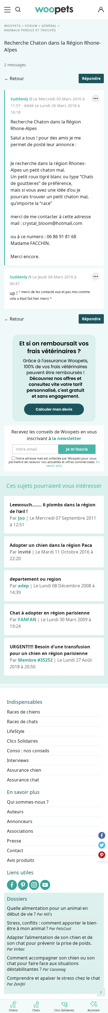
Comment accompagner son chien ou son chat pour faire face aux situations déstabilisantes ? (51, 963)
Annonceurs (19, 821)
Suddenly (19, 98)
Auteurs (15, 812)
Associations (20, 831)
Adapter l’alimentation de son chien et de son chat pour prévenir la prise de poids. (49, 943)
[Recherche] (18, 9)
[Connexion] (101, 10)
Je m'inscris (77, 449)
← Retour (14, 78)
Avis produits (20, 860)
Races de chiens (23, 712)
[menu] (8, 9)
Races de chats (22, 722)
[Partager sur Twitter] (101, 845)
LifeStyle (15, 731)
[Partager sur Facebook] (101, 835)
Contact (15, 850)
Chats (36, 1010)
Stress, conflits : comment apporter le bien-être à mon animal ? (52, 925)
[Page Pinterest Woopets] (23, 885)
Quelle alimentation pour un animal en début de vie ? (47, 911)
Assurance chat (23, 780)
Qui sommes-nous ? (27, 802)
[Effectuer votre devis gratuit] (54, 378)
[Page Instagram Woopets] (34, 885)
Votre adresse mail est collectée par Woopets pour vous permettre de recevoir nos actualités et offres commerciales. (54, 462)
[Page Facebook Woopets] (12, 885)
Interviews (18, 760)
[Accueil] (54, 10)
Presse (14, 841)
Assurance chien (24, 770)
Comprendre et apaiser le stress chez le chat (53, 981)
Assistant (94, 1010)
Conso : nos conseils (28, 751)
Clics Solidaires (64, 1010)
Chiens (13, 1010)
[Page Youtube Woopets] (45, 885)
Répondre (91, 78)
